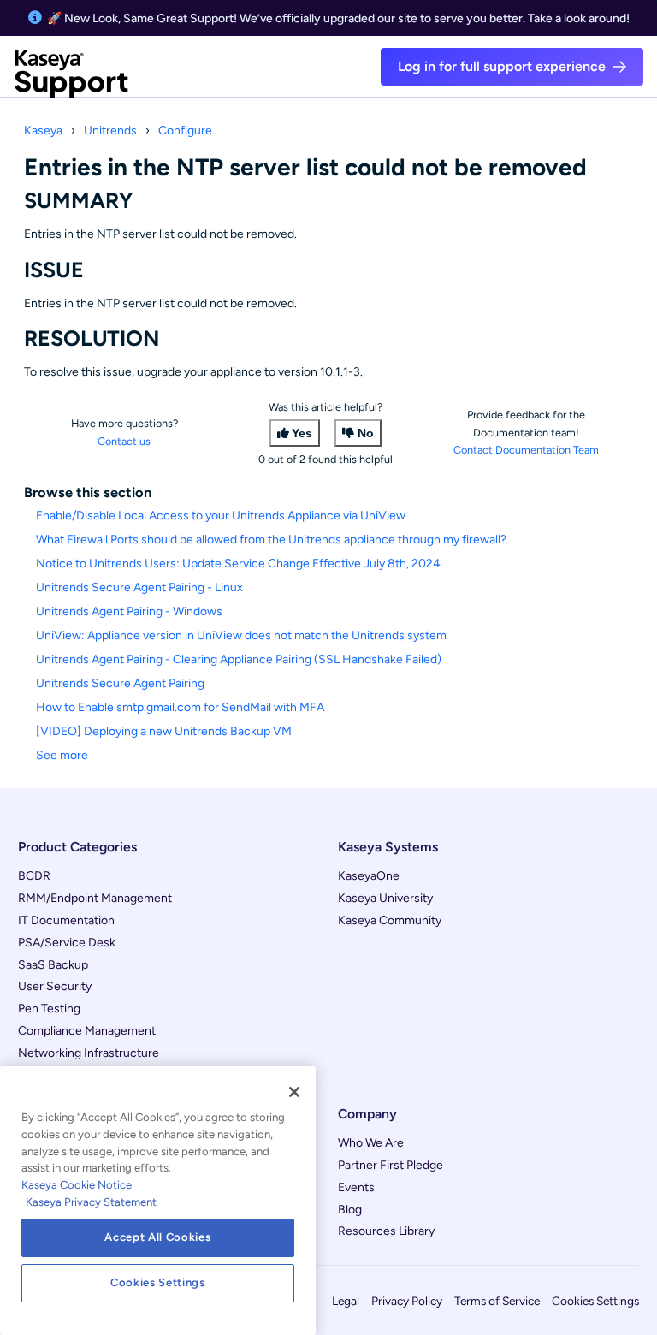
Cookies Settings (595, 1301)
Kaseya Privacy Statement (91, 1202)
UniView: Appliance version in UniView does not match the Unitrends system (241, 635)
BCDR (34, 876)
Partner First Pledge (390, 1165)
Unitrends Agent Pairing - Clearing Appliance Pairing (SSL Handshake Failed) (238, 659)
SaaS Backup (53, 965)
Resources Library (386, 1231)
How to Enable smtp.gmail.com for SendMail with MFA (180, 707)
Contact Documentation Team (526, 449)
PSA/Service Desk (66, 942)
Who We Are (371, 1143)
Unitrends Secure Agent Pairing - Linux (139, 587)
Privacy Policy (406, 1301)
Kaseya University (385, 898)
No (366, 433)
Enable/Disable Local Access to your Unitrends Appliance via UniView (220, 515)
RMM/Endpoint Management (95, 898)
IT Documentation (66, 920)
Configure (185, 130)
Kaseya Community (389, 920)
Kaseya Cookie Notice (76, 1184)
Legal (345, 1301)
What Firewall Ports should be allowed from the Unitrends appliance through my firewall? (271, 539)
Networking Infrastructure (88, 1053)
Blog (350, 1209)
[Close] (294, 1092)
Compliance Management (87, 1031)
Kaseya (43, 130)
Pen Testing (49, 1008)
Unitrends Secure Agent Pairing (120, 683)
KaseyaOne (369, 876)
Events (356, 1187)
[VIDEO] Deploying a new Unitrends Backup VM (164, 731)
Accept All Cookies (157, 1237)
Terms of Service (497, 1301)
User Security (55, 986)
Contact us (124, 441)
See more (62, 755)
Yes (302, 433)
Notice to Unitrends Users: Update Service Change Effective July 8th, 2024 (238, 563)
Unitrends (110, 130)
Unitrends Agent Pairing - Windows (129, 611)
